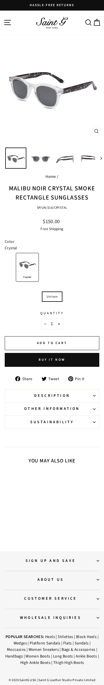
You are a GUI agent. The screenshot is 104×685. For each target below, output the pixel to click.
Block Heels (86, 637)
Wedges (20, 643)
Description (52, 395)
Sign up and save (51, 561)
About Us (50, 579)
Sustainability (52, 422)
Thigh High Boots (68, 663)
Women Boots (38, 656)
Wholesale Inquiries (50, 618)
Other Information (52, 409)
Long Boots (63, 656)
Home (50, 177)
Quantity (52, 313)
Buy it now (52, 359)
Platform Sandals (45, 643)
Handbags (14, 656)
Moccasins (16, 649)
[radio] (27, 267)
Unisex (52, 296)
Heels (50, 637)
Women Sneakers (44, 649)
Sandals (82, 643)
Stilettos (65, 637)
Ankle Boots (86, 656)
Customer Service (50, 598)
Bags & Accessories (78, 649)
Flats (67, 643)
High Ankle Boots (35, 663)
